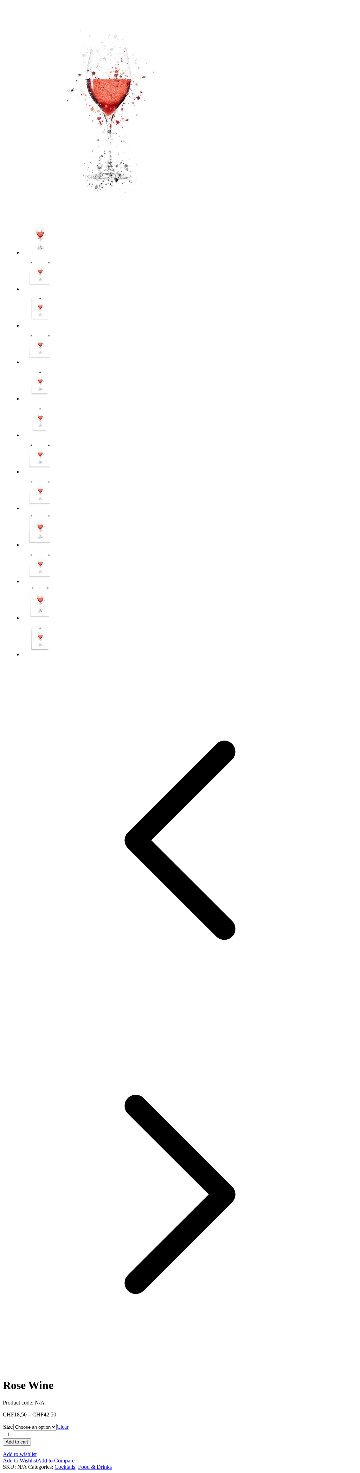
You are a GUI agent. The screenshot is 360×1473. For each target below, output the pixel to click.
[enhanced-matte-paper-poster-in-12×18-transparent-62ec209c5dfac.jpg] (40, 435)
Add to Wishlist (20, 1461)
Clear (63, 1427)
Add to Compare (56, 1461)
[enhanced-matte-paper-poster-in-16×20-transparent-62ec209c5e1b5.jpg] (40, 545)
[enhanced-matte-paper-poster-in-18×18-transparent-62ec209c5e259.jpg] (40, 581)
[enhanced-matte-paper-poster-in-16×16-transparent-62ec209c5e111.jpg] (40, 508)
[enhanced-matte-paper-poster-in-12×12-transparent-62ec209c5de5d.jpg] (40, 362)
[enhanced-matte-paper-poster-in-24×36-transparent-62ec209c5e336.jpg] (40, 618)
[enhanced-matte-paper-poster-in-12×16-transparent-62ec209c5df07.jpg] (40, 399)
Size (8, 1427)
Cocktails (64, 1467)
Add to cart (17, 1442)
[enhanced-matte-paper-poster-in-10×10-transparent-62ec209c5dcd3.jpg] (40, 289)
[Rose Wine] (108, 212)
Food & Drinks (95, 1467)
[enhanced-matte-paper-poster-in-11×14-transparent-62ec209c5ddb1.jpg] (40, 325)
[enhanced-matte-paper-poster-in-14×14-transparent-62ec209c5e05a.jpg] (40, 472)
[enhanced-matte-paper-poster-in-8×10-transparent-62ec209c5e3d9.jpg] (40, 654)
